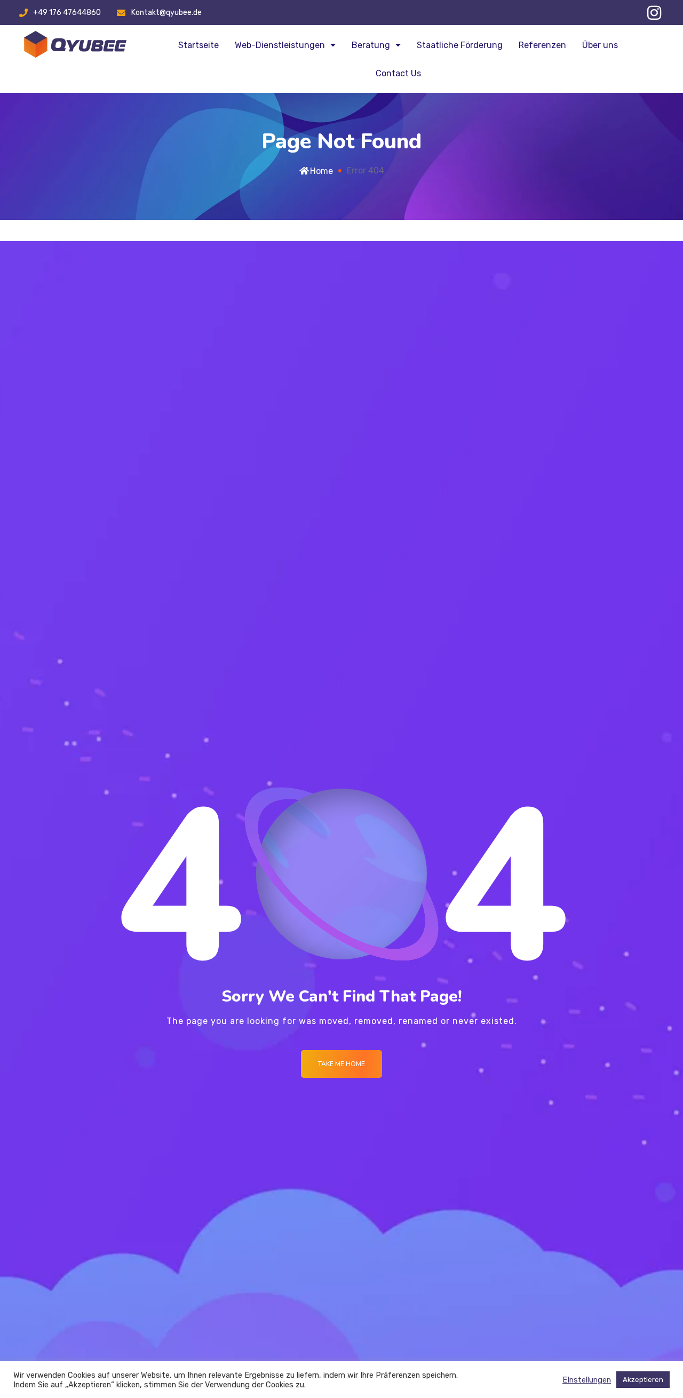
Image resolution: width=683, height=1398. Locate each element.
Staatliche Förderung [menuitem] (460, 45)
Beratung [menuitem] (371, 45)
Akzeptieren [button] (643, 1380)
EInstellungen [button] (586, 1380)
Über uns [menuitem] (600, 45)
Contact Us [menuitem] (398, 73)
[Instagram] (654, 13)
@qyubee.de (181, 12)
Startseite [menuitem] (198, 45)
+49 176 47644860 (67, 12)
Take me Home (341, 1064)
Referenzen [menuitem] (542, 45)
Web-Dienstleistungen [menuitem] (280, 45)
